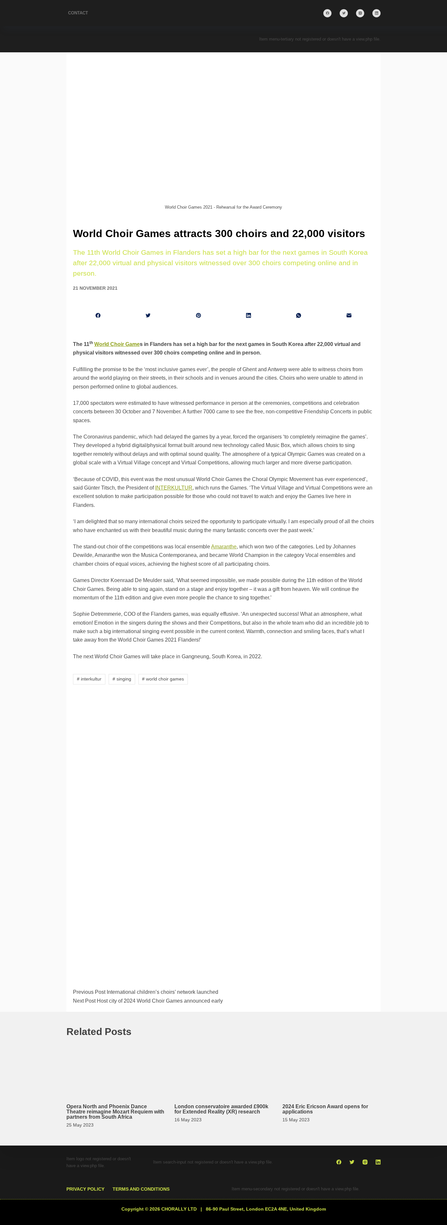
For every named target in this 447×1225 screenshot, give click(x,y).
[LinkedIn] (376, 13)
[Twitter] (344, 13)
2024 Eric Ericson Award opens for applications (325, 1109)
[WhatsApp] (299, 315)
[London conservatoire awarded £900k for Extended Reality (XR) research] (223, 1068)
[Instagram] (360, 13)
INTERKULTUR (173, 488)
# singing (122, 679)
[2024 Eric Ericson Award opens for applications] (331, 1068)
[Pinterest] (198, 315)
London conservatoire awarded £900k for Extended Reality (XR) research (221, 1109)
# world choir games (163, 679)
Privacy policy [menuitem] (85, 1189)
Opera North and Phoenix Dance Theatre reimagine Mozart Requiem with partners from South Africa (115, 1112)
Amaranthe (224, 546)
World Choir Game (117, 344)
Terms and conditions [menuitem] (141, 1189)
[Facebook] (327, 13)
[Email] (349, 315)
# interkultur (89, 679)
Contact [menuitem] (78, 12)
